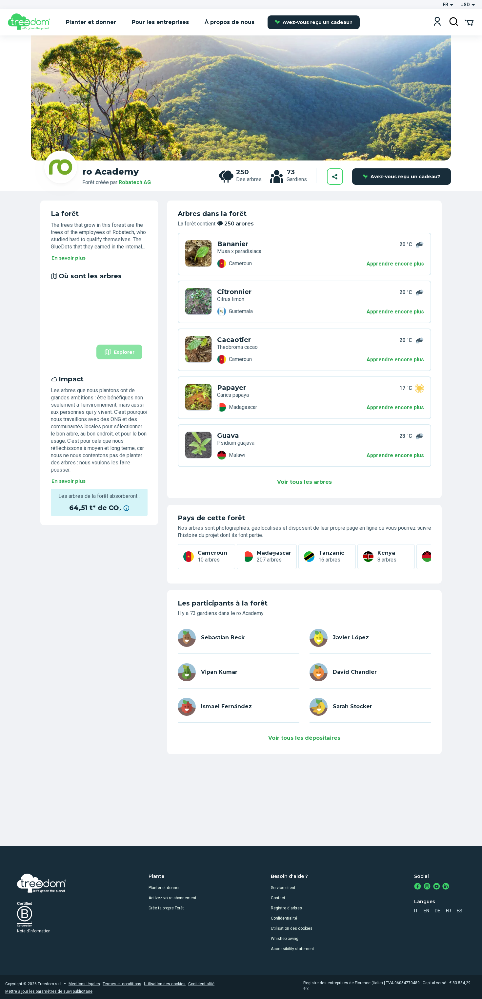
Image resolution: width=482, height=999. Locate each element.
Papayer (231, 388)
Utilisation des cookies (291, 928)
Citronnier (234, 292)
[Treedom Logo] (31, 22)
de (437, 910)
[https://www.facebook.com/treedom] (417, 887)
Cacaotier (234, 340)
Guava (228, 435)
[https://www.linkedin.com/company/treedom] (445, 887)
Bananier (232, 244)
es (459, 910)
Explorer (124, 352)
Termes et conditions (122, 984)
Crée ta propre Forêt (166, 908)
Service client (283, 887)
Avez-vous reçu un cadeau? (317, 22)
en (426, 910)
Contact (278, 898)
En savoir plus (68, 258)
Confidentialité (284, 918)
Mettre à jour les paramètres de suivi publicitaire (48, 991)
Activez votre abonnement (172, 898)
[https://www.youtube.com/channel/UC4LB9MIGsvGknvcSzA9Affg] (436, 887)
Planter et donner (164, 887)
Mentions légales (84, 984)
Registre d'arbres (286, 908)
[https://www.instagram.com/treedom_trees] (427, 887)
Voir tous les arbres (304, 482)
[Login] (437, 22)
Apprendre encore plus (395, 264)
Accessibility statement (292, 948)
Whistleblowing (284, 938)
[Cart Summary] (469, 22)
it (416, 910)
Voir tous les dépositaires (304, 738)
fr (448, 910)
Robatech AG (135, 182)
